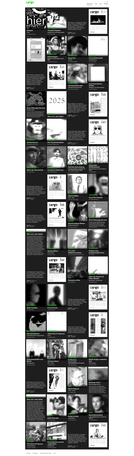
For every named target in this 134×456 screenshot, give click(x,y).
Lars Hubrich (37, 244)
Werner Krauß (81, 254)
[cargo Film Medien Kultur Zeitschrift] (30, 3)
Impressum (28, 453)
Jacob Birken (39, 236)
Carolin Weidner (39, 419)
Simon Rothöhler (38, 115)
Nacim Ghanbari (73, 227)
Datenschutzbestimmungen (45, 453)
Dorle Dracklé (73, 254)
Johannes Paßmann (40, 248)
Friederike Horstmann (93, 387)
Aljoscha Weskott (41, 420)
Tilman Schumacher (74, 89)
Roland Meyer (33, 415)
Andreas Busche (37, 111)
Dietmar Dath (52, 254)
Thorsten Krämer (40, 246)
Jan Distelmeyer (30, 240)
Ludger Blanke (30, 237)
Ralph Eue (38, 406)
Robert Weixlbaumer (38, 254)
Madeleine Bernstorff (33, 144)
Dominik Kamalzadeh (36, 410)
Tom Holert (40, 243)
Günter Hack (29, 242)
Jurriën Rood (93, 61)
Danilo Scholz (31, 337)
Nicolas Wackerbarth (31, 419)
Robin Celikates (34, 238)
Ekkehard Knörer (32, 34)
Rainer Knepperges (34, 245)
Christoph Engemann (74, 172)
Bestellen (73, 33)
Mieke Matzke (52, 337)
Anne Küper (34, 114)
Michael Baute (32, 401)
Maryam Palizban (73, 61)
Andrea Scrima (73, 420)
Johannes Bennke (32, 236)
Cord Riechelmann (53, 172)
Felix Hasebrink (40, 112)
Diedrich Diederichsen (54, 144)
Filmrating (106, 3)
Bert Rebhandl (94, 89)
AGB (54, 453)
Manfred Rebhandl (37, 249)
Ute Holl (92, 254)
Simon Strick (35, 252)
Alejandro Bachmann (100, 222)
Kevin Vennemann (37, 253)
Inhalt (69, 33)
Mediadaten (35, 453)
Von (28, 34)
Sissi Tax (40, 252)
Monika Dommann (53, 61)
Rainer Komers (33, 246)
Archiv (96, 3)
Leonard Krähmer (38, 113)
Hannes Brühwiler (92, 223)
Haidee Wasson (73, 365)
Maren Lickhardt (35, 247)
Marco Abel (31, 111)
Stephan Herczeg (34, 243)
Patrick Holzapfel (30, 244)
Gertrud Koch (52, 309)
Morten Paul (93, 172)
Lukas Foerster (39, 241)
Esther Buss (31, 309)
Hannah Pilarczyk (30, 115)
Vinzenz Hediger (37, 408)
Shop (101, 3)
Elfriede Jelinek (52, 447)
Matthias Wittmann (95, 199)
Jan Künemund (100, 388)
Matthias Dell (99, 223)
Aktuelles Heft (89, 4)
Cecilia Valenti (32, 172)
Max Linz (39, 414)
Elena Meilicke (40, 114)
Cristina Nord (32, 248)
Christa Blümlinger (37, 237)
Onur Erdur (34, 112)
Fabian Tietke (52, 34)
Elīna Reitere (72, 282)
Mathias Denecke (39, 239)
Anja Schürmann (34, 251)
